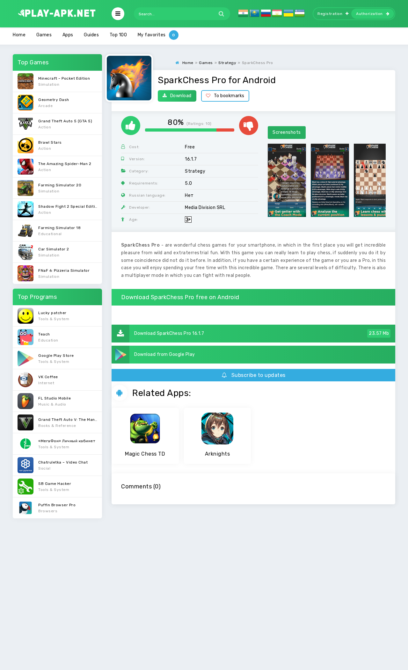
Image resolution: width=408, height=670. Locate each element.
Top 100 (118, 35)
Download (181, 95)
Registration (329, 13)
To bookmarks (229, 95)
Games (44, 35)
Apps (67, 35)
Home (19, 35)
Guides (91, 35)
